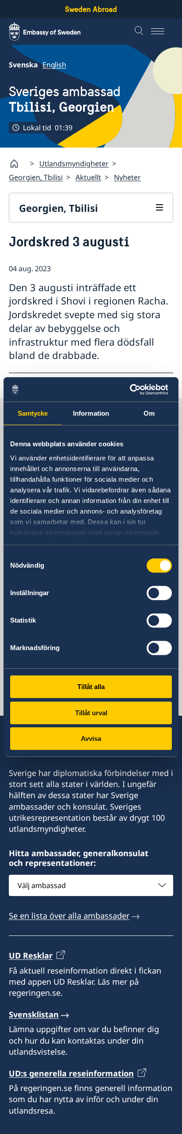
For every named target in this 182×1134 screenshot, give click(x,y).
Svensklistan (34, 1014)
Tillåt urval (91, 713)
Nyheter (127, 177)
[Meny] (162, 31)
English (54, 65)
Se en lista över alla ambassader (69, 915)
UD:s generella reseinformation (71, 1073)
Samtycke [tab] (33, 413)
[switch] (159, 593)
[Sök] (140, 31)
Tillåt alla (91, 686)
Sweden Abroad (91, 9)
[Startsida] (18, 163)
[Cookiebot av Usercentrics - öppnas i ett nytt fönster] (133, 389)
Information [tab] (91, 413)
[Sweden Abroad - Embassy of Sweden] (53, 31)
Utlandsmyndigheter (74, 163)
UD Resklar (31, 955)
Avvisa (91, 738)
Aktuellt (88, 177)
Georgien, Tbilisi (36, 177)
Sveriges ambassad (65, 99)
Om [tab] (149, 413)
